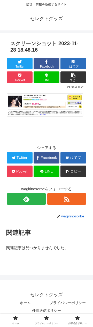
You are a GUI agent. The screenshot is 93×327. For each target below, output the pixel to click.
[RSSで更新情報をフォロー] (66, 199)
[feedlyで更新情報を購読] (26, 199)
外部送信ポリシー (46, 310)
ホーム (25, 303)
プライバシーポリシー (68, 303)
